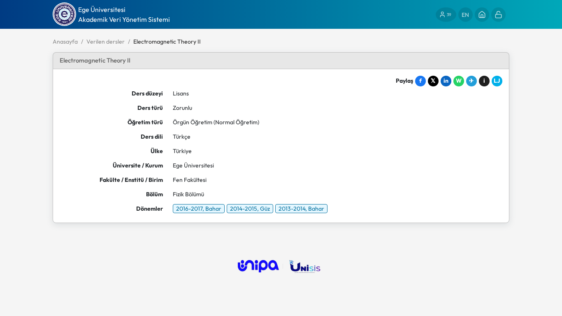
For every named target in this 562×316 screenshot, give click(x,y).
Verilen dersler (105, 41)
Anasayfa (65, 41)
